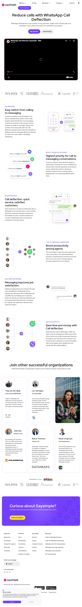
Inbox (20, 537)
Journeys (21, 547)
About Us (34, 537)
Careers (34, 540)
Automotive (7, 537)
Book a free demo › (24, 8)
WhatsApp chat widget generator (54, 547)
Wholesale (7, 547)
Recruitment (7, 540)
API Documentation (50, 554)
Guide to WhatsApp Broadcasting (54, 540)
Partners (34, 547)
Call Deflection (22, 551)
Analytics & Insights (24, 554)
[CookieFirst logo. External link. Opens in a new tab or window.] (3, 590)
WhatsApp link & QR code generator (55, 544)
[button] (23, 3)
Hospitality (7, 551)
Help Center (44, 592)
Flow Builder (21, 544)
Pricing (34, 3)
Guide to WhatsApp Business (53, 537)
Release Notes (52, 592)
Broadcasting (22, 540)
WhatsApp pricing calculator (53, 551)
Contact (71, 3)
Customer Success (37, 544)
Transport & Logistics (10, 544)
